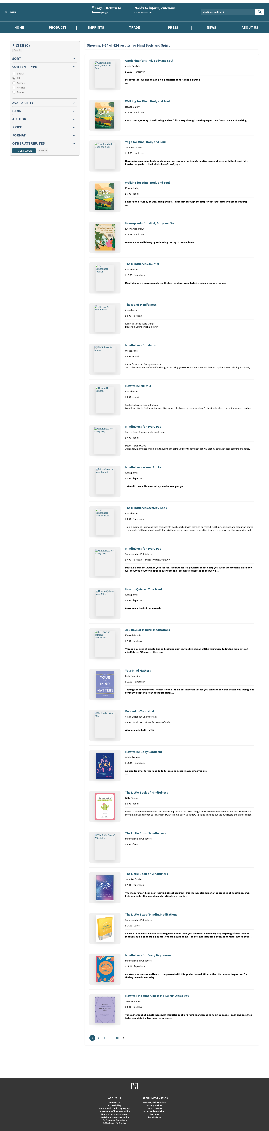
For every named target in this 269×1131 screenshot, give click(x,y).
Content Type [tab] (24, 66)
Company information (154, 1102)
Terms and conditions (154, 1111)
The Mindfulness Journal (142, 264)
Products (57, 27)
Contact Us (114, 1102)
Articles (21, 87)
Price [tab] (17, 127)
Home (19, 27)
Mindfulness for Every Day (143, 426)
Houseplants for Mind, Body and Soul (150, 223)
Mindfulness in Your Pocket (144, 467)
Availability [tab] (23, 103)
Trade (134, 27)
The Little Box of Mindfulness (145, 833)
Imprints (96, 27)
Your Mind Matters (138, 670)
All (18, 78)
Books (20, 73)
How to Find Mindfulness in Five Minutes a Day (157, 996)
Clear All (17, 50)
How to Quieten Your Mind (143, 589)
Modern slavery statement (114, 1114)
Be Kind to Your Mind (139, 711)
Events (20, 92)
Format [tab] (19, 135)
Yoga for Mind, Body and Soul (145, 142)
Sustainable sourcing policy (114, 1117)
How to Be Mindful (138, 386)
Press (173, 27)
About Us (250, 27)
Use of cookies (154, 1108)
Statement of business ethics (114, 1111)
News (211, 27)
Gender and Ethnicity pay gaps (114, 1108)
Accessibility (114, 1105)
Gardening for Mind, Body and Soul (149, 60)
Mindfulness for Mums (140, 345)
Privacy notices (154, 1105)
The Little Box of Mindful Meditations (151, 914)
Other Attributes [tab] (28, 143)
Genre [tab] (18, 111)
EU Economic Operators (115, 1120)
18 (118, 1038)
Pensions (154, 1114)
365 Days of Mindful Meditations (147, 630)
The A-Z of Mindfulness (141, 304)
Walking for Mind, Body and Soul (147, 101)
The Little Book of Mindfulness (146, 792)
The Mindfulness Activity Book (146, 508)
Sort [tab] (16, 58)
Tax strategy (154, 1117)
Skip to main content (10, 1)
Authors (21, 82)
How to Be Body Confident (143, 752)
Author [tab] (19, 119)
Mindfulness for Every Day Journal (148, 955)
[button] (44, 58)
